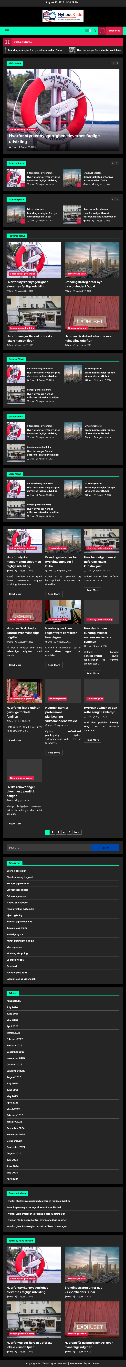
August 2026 (14, 1000)
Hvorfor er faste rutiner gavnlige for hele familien (23, 712)
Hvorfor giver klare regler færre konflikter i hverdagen (61, 633)
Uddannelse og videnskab (23, 273)
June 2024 (13, 1166)
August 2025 (14, 1077)
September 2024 (16, 1147)
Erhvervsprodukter (17, 889)
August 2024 (14, 1153)
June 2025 (13, 1089)
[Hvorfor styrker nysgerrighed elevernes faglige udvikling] (34, 260)
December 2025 (15, 1051)
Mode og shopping (17, 953)
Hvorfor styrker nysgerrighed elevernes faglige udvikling (16, 374)
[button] (6, 30)
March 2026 (13, 1032)
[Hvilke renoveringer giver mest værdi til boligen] (24, 770)
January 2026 (14, 1045)
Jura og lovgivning (58, 619)
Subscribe (114, 30)
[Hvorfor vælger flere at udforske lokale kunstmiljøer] (63, 110)
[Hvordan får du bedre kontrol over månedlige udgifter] (92, 314)
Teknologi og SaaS (17, 972)
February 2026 (15, 1039)
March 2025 (13, 1109)
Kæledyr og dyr (95, 698)
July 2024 (12, 1159)
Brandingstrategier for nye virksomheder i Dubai (16, 178)
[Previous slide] (113, 163)
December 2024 (15, 1128)
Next (77, 832)
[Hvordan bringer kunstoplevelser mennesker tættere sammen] (101, 612)
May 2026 (12, 1020)
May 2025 (12, 1096)
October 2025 (14, 1064)
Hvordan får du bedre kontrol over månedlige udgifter (70, 50)
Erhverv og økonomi (18, 883)
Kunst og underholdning (96, 172)
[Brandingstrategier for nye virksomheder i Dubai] (92, 260)
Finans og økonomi (93, 209)
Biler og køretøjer (16, 870)
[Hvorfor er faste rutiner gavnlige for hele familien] (24, 691)
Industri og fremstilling (19, 921)
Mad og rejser (14, 947)
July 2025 (12, 1083)
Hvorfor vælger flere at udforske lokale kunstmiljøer (72, 178)
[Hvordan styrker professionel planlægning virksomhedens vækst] (63, 691)
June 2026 (13, 1013)
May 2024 (12, 1172)
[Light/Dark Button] (88, 30)
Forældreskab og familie (22, 698)
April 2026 (12, 1026)
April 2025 (12, 1102)
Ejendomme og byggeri (21, 778)
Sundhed (12, 966)
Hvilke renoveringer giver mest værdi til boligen (21, 791)
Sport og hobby (15, 959)
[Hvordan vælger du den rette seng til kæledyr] (101, 691)
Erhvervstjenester (35, 172)
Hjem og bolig (14, 915)
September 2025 (16, 1070)
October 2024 (14, 1140)
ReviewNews (77, 1363)
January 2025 (14, 1121)
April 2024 (12, 1178)
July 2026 (12, 1007)
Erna (32, 184)
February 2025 (15, 1115)
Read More (16, 594)
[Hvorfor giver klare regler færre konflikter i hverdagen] (63, 612)
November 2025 (16, 1058)
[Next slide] (117, 163)
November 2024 (16, 1134)
